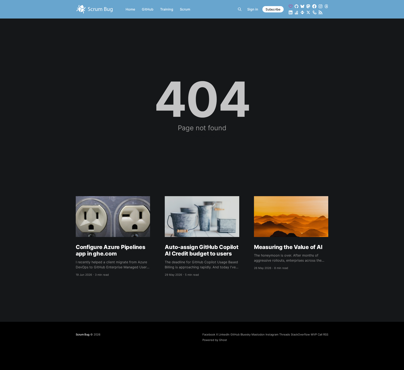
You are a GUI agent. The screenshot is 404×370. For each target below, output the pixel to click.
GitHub (147, 9)
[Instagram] (320, 6)
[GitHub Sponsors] (290, 6)
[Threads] (326, 6)
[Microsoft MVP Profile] (302, 12)
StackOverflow (300, 334)
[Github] (296, 6)
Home (130, 9)
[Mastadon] (308, 6)
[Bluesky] (302, 6)
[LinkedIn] (290, 12)
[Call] (314, 12)
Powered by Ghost (214, 340)
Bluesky (246, 334)
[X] (308, 12)
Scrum (185, 9)
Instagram (272, 334)
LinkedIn (224, 334)
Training (166, 9)
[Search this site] (239, 9)
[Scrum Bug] (95, 9)
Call (320, 334)
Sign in (252, 9)
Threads (284, 334)
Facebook (208, 334)
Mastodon (258, 334)
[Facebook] (314, 6)
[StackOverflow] (296, 12)
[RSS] (320, 12)
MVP (314, 334)
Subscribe (273, 9)
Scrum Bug (82, 334)
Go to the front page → (202, 136)
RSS (325, 334)
